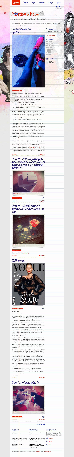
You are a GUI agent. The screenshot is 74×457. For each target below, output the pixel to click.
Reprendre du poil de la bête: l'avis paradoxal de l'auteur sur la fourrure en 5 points (36, 445)
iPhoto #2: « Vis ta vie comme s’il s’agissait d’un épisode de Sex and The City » (28, 208)
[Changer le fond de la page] (56, 6)
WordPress (38, 451)
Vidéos (48, 54)
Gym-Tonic (16, 32)
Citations (49, 41)
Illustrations (49, 45)
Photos (48, 50)
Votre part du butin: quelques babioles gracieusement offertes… (35, 433)
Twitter (50, 441)
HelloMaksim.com (47, 451)
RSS (50, 444)
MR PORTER (49, 61)
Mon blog (16, 2)
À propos (25, 2)
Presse (33, 2)
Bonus (58, 2)
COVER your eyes (18, 260)
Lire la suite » (14, 154)
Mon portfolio (50, 49)
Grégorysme (49, 43)
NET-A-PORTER (50, 62)
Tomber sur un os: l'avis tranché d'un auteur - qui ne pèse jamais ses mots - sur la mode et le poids (37, 439)
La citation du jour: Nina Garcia (17, 444)
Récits (48, 52)
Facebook (51, 438)
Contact (41, 2)
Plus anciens (39, 424)
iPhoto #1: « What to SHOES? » (25, 382)
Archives (50, 2)
